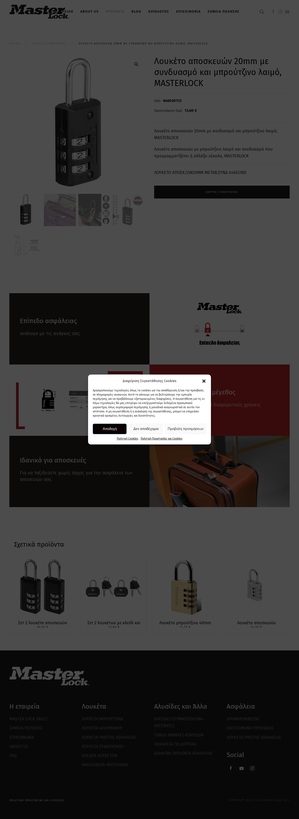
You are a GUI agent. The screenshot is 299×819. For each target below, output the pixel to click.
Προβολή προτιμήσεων (186, 429)
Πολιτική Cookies (127, 438)
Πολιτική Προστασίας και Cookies (161, 438)
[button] (204, 381)
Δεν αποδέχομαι (146, 429)
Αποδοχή (110, 429)
